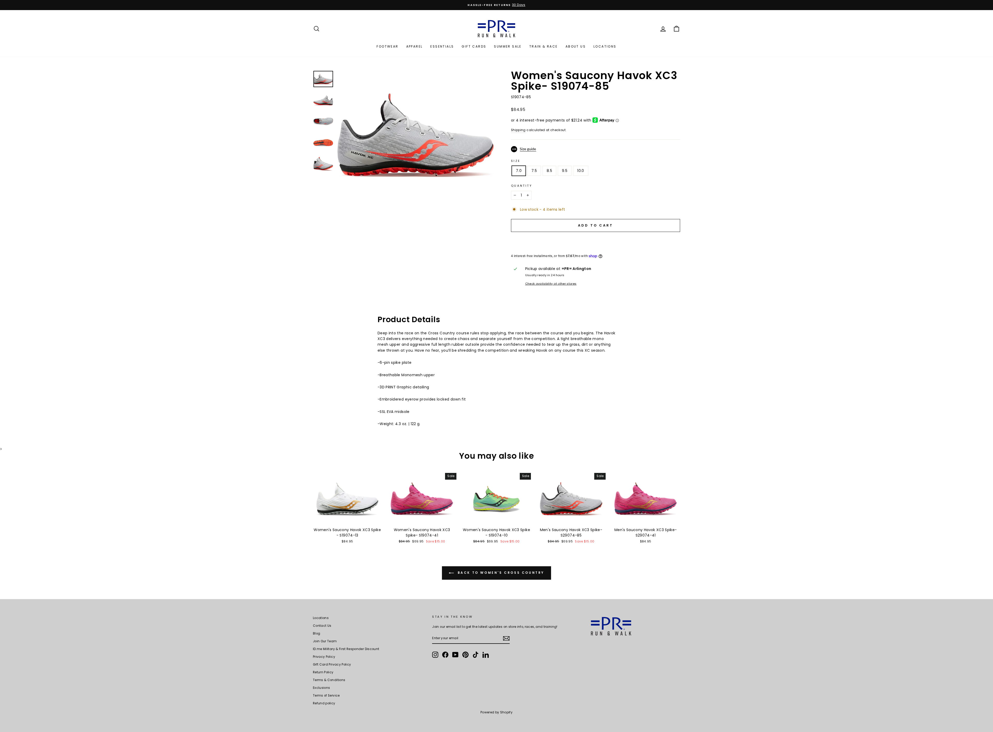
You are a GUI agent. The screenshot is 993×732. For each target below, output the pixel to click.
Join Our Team (325, 641)
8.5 (549, 170)
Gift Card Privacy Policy (332, 664)
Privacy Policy (324, 657)
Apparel (414, 46)
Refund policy (324, 703)
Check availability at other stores (551, 284)
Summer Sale (507, 46)
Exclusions (321, 688)
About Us (576, 46)
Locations (604, 46)
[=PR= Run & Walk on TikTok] (475, 655)
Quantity (521, 186)
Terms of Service (326, 695)
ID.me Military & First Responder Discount (346, 649)
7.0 (519, 170)
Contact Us (322, 626)
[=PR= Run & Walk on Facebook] (445, 655)
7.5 (534, 170)
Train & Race (543, 46)
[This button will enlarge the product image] (415, 135)
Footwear (387, 46)
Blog (316, 633)
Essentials (442, 46)
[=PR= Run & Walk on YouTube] (455, 655)
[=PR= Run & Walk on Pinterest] (465, 655)
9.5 (564, 170)
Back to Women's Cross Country (500, 572)
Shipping (518, 130)
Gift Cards (474, 46)
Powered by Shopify (496, 712)
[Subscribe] (506, 638)
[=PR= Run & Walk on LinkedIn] (486, 655)
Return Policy (323, 672)
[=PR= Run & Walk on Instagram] (435, 655)
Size (515, 161)
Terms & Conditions (329, 680)
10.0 (580, 170)
